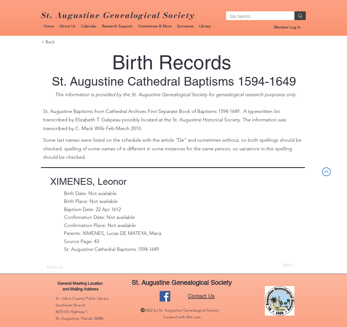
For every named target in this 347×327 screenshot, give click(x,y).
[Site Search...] (300, 15)
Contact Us (201, 296)
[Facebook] (165, 296)
